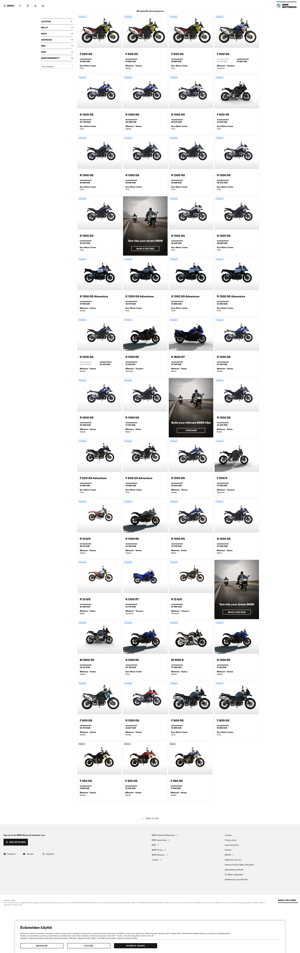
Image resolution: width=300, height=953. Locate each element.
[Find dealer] (27, 5)
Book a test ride (145, 248)
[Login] (35, 5)
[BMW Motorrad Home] (286, 6)
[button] (9, 5)
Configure (191, 430)
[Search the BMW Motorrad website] (20, 5)
